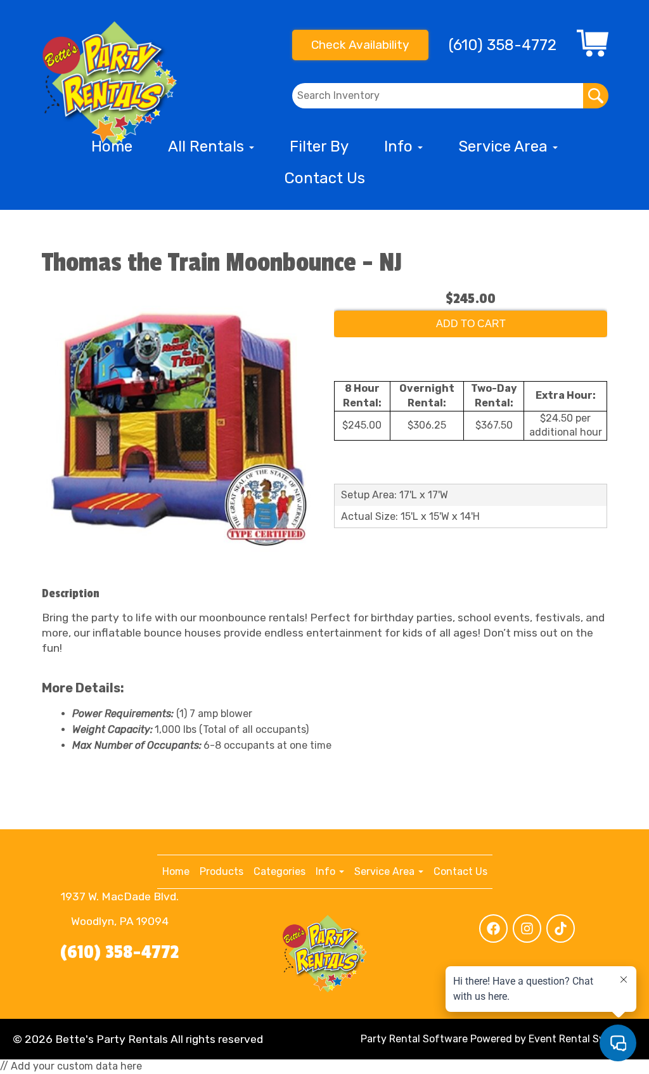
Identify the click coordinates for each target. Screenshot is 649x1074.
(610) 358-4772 (119, 952)
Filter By (319, 146)
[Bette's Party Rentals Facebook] (493, 928)
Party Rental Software (414, 1039)
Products (221, 871)
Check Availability (360, 44)
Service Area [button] (504, 146)
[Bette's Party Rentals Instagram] (527, 928)
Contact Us (325, 178)
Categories (279, 871)
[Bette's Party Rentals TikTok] (560, 928)
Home (111, 146)
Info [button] (400, 146)
